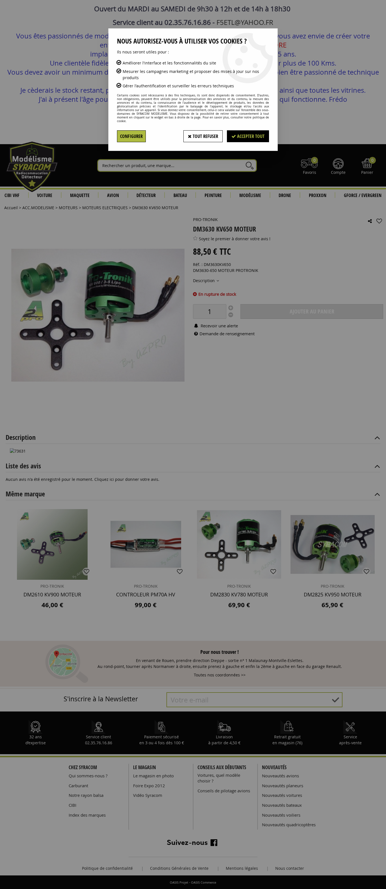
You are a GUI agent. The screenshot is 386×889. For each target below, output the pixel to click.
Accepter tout (250, 136)
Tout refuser (205, 136)
